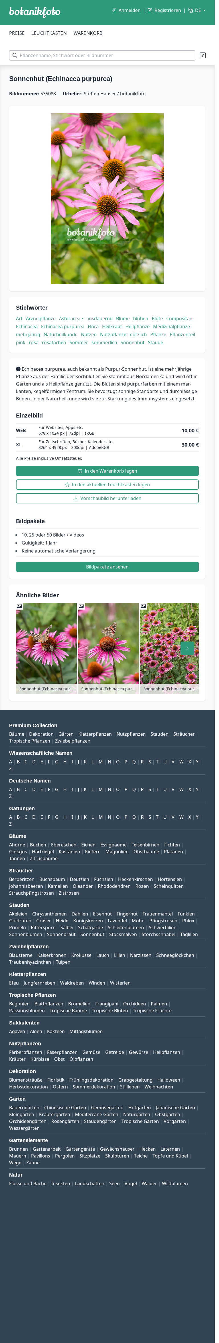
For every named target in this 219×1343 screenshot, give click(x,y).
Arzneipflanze (41, 318)
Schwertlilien (163, 927)
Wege (15, 1163)
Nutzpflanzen (131, 734)
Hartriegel (43, 851)
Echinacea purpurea (62, 326)
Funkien (186, 914)
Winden (97, 983)
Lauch (102, 955)
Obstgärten (167, 1114)
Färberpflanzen (25, 1052)
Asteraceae (71, 318)
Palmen (159, 1004)
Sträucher (184, 734)
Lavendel (117, 920)
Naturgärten (136, 1114)
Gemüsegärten (107, 1107)
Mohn (138, 920)
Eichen (88, 845)
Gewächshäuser (117, 1149)
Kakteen (56, 1031)
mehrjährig (28, 334)
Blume (123, 318)
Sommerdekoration (94, 1087)
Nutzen (89, 334)
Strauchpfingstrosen (31, 893)
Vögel (131, 1183)
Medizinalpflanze (171, 326)
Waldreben (72, 983)
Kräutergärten (54, 1114)
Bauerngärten (24, 1107)
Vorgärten (175, 1121)
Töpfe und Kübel (170, 1156)
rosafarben (54, 342)
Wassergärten (24, 1128)
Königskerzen (88, 920)
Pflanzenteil (182, 334)
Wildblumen (175, 1183)
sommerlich (104, 342)
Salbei (66, 927)
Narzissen (140, 955)
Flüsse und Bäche (27, 1183)
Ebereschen (63, 845)
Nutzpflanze (113, 334)
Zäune (33, 1163)
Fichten (172, 845)
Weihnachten (159, 1087)
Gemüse (91, 1052)
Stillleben (130, 1087)
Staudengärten (100, 1121)
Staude (155, 342)
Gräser (43, 920)
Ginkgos (18, 851)
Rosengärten (65, 1121)
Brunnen (18, 1149)
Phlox (188, 920)
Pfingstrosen (163, 920)
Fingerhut (127, 914)
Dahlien (80, 914)
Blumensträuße (25, 1080)
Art (19, 318)
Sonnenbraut (61, 934)
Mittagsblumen (86, 1031)
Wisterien (120, 983)
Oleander (83, 886)
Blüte (157, 318)
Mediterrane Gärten (96, 1114)
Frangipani (106, 1004)
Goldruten (20, 920)
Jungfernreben (39, 983)
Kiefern (93, 851)
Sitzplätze (90, 1156)
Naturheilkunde (61, 334)
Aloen (36, 1031)
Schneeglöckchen (175, 955)
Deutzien (79, 879)
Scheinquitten (169, 886)
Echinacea (27, 326)
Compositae (179, 318)
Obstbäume (146, 851)
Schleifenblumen (126, 927)
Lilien (119, 955)
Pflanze (158, 334)
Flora (93, 326)
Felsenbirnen (145, 845)
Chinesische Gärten (65, 1107)
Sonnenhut (133, 342)
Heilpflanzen (166, 1052)
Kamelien (58, 886)
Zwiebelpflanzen (72, 741)
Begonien (19, 1004)
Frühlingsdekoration (91, 1080)
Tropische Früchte (152, 1010)
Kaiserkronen (51, 955)
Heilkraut (112, 326)
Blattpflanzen (49, 1004)
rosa (33, 342)
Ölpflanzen (81, 1059)
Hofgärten (139, 1107)
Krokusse (81, 955)
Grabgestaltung (135, 1080)
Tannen (17, 858)
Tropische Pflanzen (29, 741)
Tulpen (63, 962)
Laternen (170, 1149)
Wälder (149, 1183)
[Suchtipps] (203, 55)
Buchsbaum (52, 879)
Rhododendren (114, 886)
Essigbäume (113, 845)
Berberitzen (22, 879)
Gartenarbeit (47, 1149)
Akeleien (18, 914)
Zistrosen (69, 893)
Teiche (141, 1156)
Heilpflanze (137, 326)
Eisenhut (102, 914)
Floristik (55, 1080)
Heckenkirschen (135, 879)
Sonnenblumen (25, 934)
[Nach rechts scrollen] (187, 648)
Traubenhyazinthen (30, 962)
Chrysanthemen (49, 914)
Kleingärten (21, 1114)
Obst (59, 1059)
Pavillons (40, 1156)
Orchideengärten (27, 1121)
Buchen (38, 845)
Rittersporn (43, 927)
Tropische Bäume (68, 1010)
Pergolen (65, 1156)
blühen (140, 318)
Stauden (160, 734)
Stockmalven (123, 934)
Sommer (79, 342)
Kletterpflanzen (95, 734)
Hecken (147, 1149)
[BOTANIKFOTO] (34, 12)
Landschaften (89, 1183)
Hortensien (170, 879)
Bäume (16, 734)
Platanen (173, 851)
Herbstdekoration (28, 1087)
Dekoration (41, 734)
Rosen (142, 886)
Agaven (17, 1031)
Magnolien (117, 851)
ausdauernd (99, 318)
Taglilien (189, 934)
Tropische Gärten (140, 1121)
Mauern (17, 1156)
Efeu (14, 983)
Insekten (60, 1183)
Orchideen (134, 1004)
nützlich (138, 334)
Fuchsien (103, 879)
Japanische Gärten (175, 1107)
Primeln (17, 927)
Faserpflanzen (62, 1052)
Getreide (114, 1052)
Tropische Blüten (110, 1010)
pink (20, 342)
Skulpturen (117, 1156)
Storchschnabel (158, 934)
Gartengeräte (80, 1149)
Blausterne (21, 955)
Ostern (60, 1087)
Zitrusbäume (44, 858)
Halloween (168, 1080)
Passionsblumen (27, 1010)
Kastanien (69, 851)
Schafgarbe (90, 927)
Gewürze (138, 1052)
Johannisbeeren (26, 886)
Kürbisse (40, 1059)
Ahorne (17, 845)
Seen (114, 1183)
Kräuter (17, 1059)
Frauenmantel (158, 914)
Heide (62, 920)
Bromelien (79, 1004)
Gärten (66, 734)
